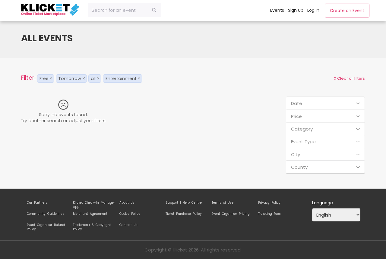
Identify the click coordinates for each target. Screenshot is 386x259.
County (299, 167)
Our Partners (37, 203)
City (295, 154)
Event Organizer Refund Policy (46, 226)
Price (296, 116)
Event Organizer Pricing (231, 214)
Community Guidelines (45, 214)
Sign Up (295, 10)
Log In (313, 10)
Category (302, 129)
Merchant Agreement (90, 214)
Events (277, 10)
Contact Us (128, 225)
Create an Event (347, 11)
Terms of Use (222, 203)
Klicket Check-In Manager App (94, 204)
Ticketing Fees (269, 214)
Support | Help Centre (184, 203)
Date (296, 103)
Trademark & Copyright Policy (92, 226)
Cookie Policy (129, 214)
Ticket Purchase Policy (184, 214)
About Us (126, 203)
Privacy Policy (269, 203)
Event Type (303, 141)
